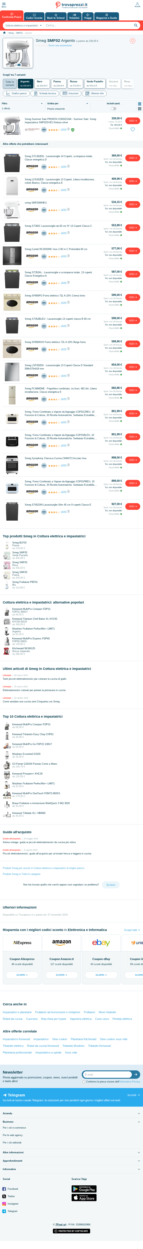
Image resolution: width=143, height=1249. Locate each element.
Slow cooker (59, 1039)
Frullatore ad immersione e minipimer (57, 1012)
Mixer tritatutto (107, 1012)
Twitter (11, 1196)
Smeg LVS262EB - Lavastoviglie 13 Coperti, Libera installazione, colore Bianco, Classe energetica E (60, 181)
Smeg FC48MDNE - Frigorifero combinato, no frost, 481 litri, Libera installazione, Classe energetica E (61, 390)
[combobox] (23, 25)
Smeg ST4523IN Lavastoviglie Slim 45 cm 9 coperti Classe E (58, 504)
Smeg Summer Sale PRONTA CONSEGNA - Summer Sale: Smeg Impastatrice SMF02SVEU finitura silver (60, 121)
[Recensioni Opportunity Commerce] (54, 130)
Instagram (12, 1203)
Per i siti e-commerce (14, 1127)
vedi (132, 121)
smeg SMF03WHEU (36, 202)
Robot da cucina (13, 1018)
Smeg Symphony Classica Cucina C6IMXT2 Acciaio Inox (56, 458)
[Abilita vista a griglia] (139, 108)
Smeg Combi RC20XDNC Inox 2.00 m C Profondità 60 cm (56, 249)
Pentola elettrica (122, 1018)
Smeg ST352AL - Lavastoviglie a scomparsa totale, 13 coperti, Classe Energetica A (59, 274)
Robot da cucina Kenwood (43, 1045)
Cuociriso (32, 1018)
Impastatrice (41, 1039)
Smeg (11, 33)
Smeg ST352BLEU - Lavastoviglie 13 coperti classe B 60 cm (58, 318)
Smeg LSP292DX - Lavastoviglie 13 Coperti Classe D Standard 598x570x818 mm (59, 367)
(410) (63, 129)
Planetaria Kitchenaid (83, 1039)
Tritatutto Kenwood (99, 1045)
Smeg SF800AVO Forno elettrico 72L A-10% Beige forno (55, 342)
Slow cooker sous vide (113, 1039)
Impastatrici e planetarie (17, 1012)
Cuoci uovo (102, 1018)
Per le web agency (13, 1135)
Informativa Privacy (129, 1081)
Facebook (12, 1188)
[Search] (136, 25)
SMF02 (19, 33)
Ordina (52, 103)
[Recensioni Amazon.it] (54, 167)
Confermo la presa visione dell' (113, 1081)
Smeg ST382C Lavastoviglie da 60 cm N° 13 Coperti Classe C (58, 226)
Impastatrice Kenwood (16, 1039)
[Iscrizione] (136, 1074)
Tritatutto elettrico (13, 1045)
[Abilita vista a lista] (139, 103)
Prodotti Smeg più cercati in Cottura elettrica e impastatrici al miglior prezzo (43, 868)
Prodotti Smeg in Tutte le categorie (21, 874)
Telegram (12, 1211)
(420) (63, 166)
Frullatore (89, 1012)
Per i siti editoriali (12, 1142)
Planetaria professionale (17, 1052)
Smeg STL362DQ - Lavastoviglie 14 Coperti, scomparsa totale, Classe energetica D (59, 158)
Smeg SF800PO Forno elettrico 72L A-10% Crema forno (55, 295)
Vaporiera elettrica (81, 1018)
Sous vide (71, 1052)
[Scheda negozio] (32, 129)
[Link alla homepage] (4, 32)
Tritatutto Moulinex (73, 1045)
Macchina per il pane (53, 1018)
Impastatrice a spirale (48, 1052)
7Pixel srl (60, 1224)
